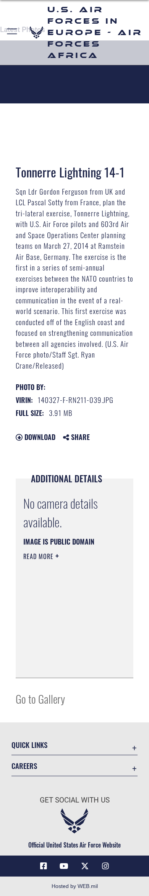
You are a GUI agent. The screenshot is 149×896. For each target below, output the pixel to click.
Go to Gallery (40, 698)
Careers (24, 765)
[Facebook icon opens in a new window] (43, 866)
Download (39, 437)
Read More (39, 556)
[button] (12, 32)
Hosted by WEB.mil (75, 886)
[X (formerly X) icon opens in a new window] (85, 866)
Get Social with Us (75, 800)
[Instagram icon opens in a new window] (105, 866)
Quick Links (29, 744)
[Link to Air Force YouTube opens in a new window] (64, 866)
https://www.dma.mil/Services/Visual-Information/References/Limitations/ (69, 663)
